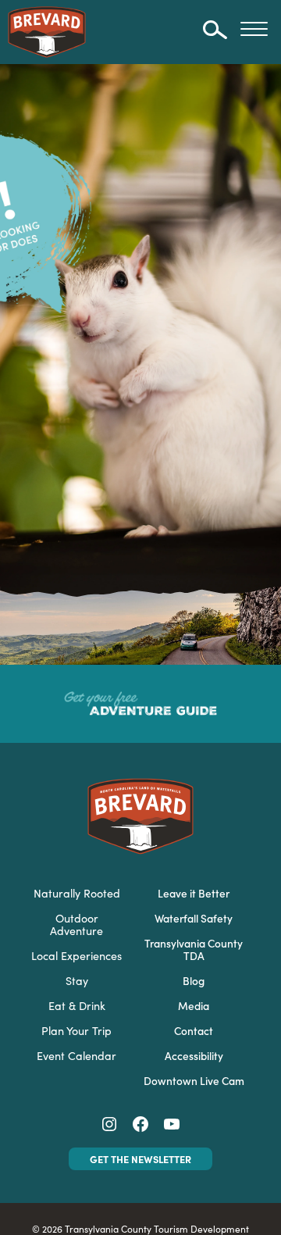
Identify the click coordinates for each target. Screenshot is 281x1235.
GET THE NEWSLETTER (140, 1158)
